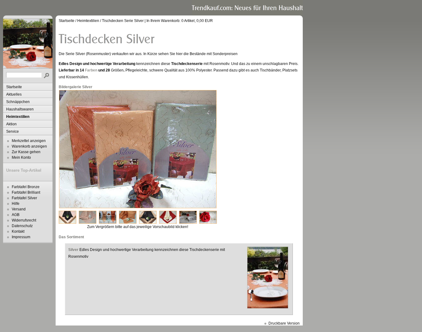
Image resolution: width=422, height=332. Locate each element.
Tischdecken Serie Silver (123, 21)
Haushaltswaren (20, 109)
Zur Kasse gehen (26, 152)
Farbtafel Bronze (26, 187)
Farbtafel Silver (24, 198)
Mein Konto (21, 157)
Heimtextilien (17, 116)
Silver (73, 250)
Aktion (11, 124)
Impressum (21, 237)
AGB (15, 215)
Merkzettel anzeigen (29, 141)
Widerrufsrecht (24, 220)
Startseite (14, 87)
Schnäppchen (18, 102)
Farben (91, 70)
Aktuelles (14, 94)
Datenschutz (22, 226)
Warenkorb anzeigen (29, 146)
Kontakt (18, 231)
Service (12, 131)
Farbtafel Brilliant (26, 192)
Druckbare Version (284, 323)
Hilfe (15, 203)
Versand (19, 209)
